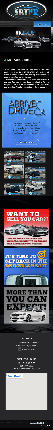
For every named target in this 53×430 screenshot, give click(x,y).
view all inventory (26, 142)
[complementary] (45, 422)
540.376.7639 (28, 349)
